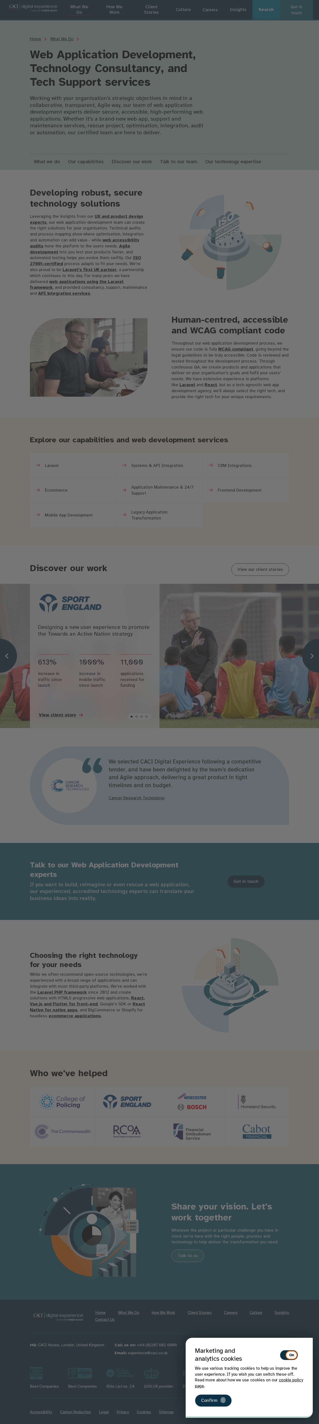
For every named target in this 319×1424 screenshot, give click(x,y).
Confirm (209, 1400)
